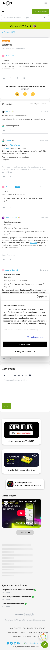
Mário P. (8, 140)
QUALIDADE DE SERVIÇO (38, 632)
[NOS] (7, 3)
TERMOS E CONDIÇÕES (21, 636)
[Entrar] (4, 17)
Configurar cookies (23, 351)
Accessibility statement (36, 620)
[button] (2, 12)
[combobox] (25, 17)
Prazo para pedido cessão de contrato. (16, 597)
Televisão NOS (9, 32)
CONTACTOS (15, 628)
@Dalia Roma (15, 145)
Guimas (8, 111)
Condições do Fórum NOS (15, 620)
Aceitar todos (25, 344)
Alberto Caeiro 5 (11, 270)
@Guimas (7, 148)
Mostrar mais (25, 532)
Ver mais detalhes (35, 337)
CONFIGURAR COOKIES (16, 632)
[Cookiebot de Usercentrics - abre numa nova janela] (36, 297)
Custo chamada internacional (13, 604)
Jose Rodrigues (11, 218)
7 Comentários (7, 600)
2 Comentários (7, 593)
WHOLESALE (38, 636)
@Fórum (33, 243)
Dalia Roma (9, 56)
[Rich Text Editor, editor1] (25, 390)
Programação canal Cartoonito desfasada (18, 590)
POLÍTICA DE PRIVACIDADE (34, 628)
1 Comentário (7, 607)
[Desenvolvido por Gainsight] (25, 615)
